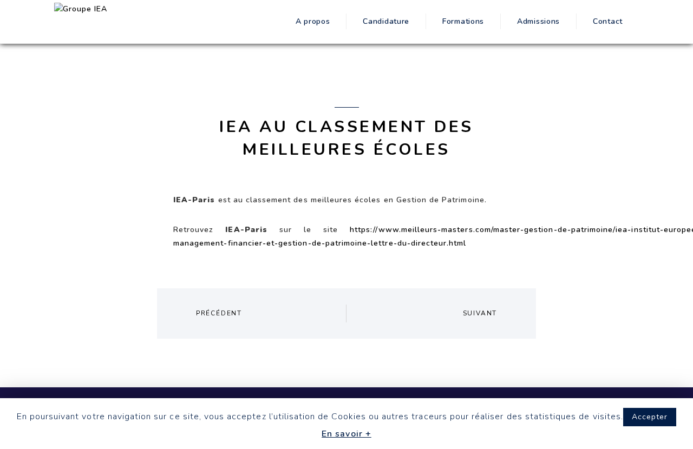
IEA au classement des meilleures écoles (346, 138)
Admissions (538, 21)
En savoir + (346, 434)
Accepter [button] (650, 417)
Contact (608, 21)
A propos (313, 21)
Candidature (386, 21)
